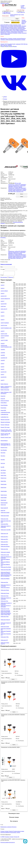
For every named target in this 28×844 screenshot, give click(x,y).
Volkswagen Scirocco (5, 587)
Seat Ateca (3, 455)
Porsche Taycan (4, 447)
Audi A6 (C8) (3, 296)
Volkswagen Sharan (5, 590)
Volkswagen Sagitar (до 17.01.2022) (6, 585)
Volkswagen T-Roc (5, 636)
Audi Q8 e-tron (4, 345)
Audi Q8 (2, 343)
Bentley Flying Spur (5, 389)
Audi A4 (2, 288)
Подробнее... (3, 237)
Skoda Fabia (3, 481)
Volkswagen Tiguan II (5, 619)
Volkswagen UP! (4, 640)
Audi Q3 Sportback (5, 322)
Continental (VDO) (19, 44)
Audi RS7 (3, 360)
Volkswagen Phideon (5, 578)
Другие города (5, 15)
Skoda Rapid (3, 500)
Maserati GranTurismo (5, 422)
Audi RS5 (3, 355)
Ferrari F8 (3, 398)
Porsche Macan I (4, 440)
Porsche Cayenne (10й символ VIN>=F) (5, 434)
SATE (5, 44)
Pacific (13, 44)
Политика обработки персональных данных (10, 832)
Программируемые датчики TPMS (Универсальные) (15, 30)
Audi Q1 (2, 312)
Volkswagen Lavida (5, 554)
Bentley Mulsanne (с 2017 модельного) (6, 393)
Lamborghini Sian (4, 414)
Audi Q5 (2, 331)
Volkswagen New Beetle (6, 567)
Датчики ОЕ (16, 836)
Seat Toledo (3, 472)
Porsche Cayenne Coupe (6, 437)
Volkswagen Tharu (5, 616)
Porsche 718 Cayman (5, 427)
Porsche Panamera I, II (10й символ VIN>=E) (5, 444)
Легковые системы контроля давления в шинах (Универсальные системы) (13, 27)
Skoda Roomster (4, 502)
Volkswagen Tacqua (5, 593)
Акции (22, 6)
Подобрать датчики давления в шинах (12, 24)
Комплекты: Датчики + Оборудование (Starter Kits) (12, 31)
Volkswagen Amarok (5, 512)
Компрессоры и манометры (7, 32)
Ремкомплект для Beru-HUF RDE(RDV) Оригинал (13, 649)
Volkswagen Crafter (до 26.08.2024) (6, 526)
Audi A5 (2, 293)
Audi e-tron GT (4, 308)
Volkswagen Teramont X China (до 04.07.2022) (6, 614)
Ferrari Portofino (4, 405)
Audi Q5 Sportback (5, 335)
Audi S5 (2, 369)
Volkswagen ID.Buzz (5, 546)
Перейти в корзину (5, 3)
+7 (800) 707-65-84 (6, 13)
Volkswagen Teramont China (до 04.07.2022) (5, 611)
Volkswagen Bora (4, 524)
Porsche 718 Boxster (5, 424)
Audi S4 (2, 366)
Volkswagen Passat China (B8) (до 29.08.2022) (6, 575)
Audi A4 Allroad (4, 290)
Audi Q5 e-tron (4, 333)
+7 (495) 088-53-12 (6, 12)
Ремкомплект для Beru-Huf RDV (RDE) (10, 747)
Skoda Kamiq (3, 484)
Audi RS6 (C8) (4, 357)
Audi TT (2, 380)
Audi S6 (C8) (3, 371)
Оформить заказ (16, 22)
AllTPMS (10, 45)
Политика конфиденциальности (8, 842)
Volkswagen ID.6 (4, 544)
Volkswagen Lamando (5, 552)
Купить (21, 194)
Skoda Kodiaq (4, 491)
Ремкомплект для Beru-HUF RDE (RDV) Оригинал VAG (17, 191)
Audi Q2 (2, 315)
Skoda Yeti (3, 510)
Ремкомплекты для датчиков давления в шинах (11, 25)
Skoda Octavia (4, 495)
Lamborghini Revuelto (5, 412)
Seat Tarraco (3, 470)
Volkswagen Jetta (4, 549)
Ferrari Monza (4, 402)
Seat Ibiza (3, 459)
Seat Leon (3, 463)
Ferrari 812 (3, 396)
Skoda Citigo (3, 475)
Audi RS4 (3, 352)
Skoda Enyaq (3, 478)
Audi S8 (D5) (3, 377)
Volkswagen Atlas (4, 518)
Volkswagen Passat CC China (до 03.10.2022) (5, 573)
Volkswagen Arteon (5, 515)
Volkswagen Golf (4, 533)
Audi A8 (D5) (4, 303)
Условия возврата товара (18, 831)
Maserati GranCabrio (5, 419)
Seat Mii (2, 467)
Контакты (12, 15)
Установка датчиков (9, 836)
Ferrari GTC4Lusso (5, 400)
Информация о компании (6, 826)
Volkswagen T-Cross (5, 608)
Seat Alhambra (4, 450)
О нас (19, 14)
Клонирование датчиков (19, 39)
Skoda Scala (3, 504)
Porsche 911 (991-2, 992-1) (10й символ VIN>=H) (6, 430)
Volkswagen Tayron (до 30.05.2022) (6, 606)
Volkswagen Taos (4, 601)
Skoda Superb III (4, 507)
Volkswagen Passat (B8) (6, 569)
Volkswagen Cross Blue (6, 529)
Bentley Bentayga (4, 383)
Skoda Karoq (3, 487)
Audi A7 (2, 301)
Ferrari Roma (3, 407)
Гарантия (16, 14)
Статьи (22, 14)
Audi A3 (2, 285)
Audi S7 (2, 374)
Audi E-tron (3, 306)
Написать (11, 277)
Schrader (2, 44)
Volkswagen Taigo (4, 595)
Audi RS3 (3, 349)
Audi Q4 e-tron (4, 325)
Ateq (6, 45)
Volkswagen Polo (4, 582)
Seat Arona (3, 452)
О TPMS (22, 5)
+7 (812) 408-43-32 (21, 12)
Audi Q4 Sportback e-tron (6, 327)
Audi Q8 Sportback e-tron (6, 346)
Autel (4, 45)
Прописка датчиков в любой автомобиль (13, 39)
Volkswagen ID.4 (4, 539)
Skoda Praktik (4, 497)
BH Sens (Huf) (18, 183)
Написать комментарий (6, 264)
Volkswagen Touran (5, 626)
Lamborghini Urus (4, 417)
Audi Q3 (2, 319)
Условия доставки (4, 831)
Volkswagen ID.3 (4, 536)
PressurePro (9, 44)
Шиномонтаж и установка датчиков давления (11, 38)
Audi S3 (2, 363)
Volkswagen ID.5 (4, 541)
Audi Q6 (2, 337)
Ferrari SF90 (3, 410)
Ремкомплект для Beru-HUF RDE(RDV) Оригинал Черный (17, 186)
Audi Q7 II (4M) (4, 340)
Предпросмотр (4, 277)
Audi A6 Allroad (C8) (5, 298)
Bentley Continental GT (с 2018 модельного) (6, 387)
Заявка (21, 196)
